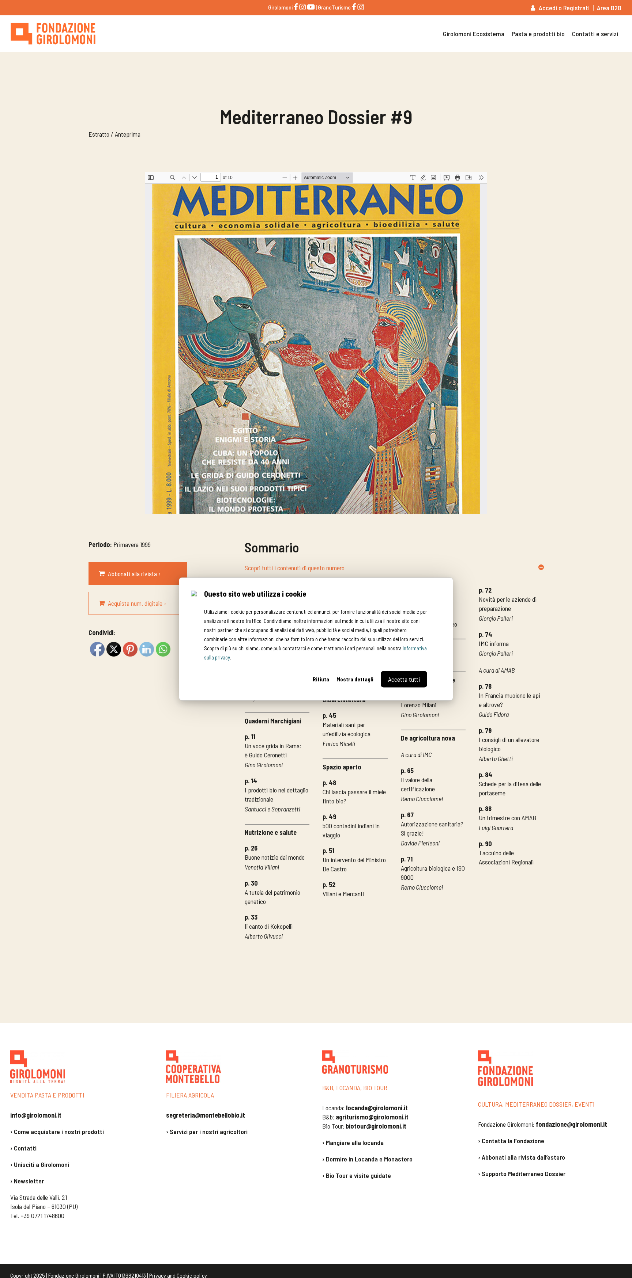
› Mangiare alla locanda (353, 1142)
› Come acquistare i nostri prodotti (57, 1131)
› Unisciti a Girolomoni (39, 1164)
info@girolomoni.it (35, 1115)
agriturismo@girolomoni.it (372, 1117)
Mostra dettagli (354, 679)
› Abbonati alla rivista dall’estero (521, 1157)
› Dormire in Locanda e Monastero (367, 1159)
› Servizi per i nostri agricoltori (207, 1131)
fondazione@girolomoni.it (571, 1124)
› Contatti (23, 1148)
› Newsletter (27, 1181)
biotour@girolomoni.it (376, 1126)
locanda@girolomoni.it (377, 1108)
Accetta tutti (404, 679)
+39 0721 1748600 (42, 1216)
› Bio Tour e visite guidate (356, 1175)
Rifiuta (321, 679)
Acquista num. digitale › (137, 603)
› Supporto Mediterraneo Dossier (521, 1173)
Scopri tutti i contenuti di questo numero (295, 568)
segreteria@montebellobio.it (205, 1115)
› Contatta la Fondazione (511, 1141)
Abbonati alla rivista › (134, 574)
